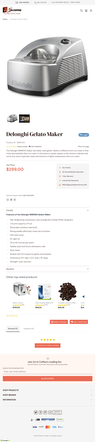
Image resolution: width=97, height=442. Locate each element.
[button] (79, 322)
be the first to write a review (48, 345)
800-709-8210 (42, 2)
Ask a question (36, 146)
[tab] (13, 329)
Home (5, 19)
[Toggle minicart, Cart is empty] (86, 10)
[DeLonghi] (83, 135)
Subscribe (47, 378)
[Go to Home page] (12, 10)
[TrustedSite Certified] (60, 420)
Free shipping (24, 2)
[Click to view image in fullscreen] (47, 68)
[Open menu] (91, 10)
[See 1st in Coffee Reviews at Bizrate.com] (48, 420)
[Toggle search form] (81, 10)
